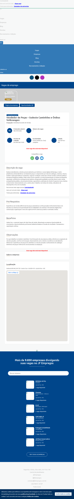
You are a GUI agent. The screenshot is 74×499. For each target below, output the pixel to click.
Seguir (8, 99)
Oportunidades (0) (27, 105)
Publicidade (37, 487)
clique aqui (18, 3)
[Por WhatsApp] (32, 158)
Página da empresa (11, 105)
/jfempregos (37, 475)
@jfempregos (37, 478)
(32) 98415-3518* (37, 484)
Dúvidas (37, 62)
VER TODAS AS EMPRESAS (37, 454)
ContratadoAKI (29, 187)
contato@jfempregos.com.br (37, 481)
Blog (37, 58)
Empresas (37, 54)
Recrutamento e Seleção (37, 66)
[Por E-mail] (42, 158)
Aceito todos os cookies (63, 494)
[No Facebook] (37, 158)
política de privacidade (28, 494)
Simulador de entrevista (21, 6)
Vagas (37, 50)
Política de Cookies (33, 496)
